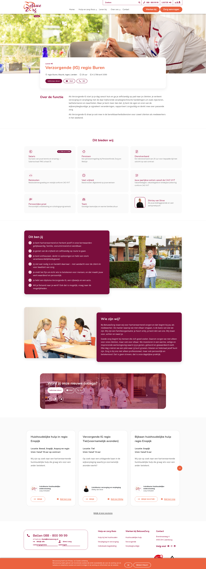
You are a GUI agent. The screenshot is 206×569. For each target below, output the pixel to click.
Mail (71, 81)
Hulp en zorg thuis (87, 9)
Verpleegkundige (132, 546)
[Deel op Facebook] (50, 399)
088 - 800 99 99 (152, 2)
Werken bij (151, 9)
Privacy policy (142, 565)
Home (72, 9)
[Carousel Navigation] (103, 468)
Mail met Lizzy (65, 499)
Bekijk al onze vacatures (103, 513)
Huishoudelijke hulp (134, 537)
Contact (126, 9)
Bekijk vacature (148, 499)
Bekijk (39, 499)
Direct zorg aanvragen (65, 543)
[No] (203, 563)
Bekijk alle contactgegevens (40, 543)
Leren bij (103, 9)
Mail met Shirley (117, 499)
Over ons (115, 9)
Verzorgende (131, 541)
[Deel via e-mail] (61, 399)
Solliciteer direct (54, 81)
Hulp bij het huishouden (107, 537)
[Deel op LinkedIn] (55, 399)
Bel (84, 81)
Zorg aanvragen (171, 9)
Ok (128, 565)
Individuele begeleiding (107, 546)
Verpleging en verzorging (108, 541)
